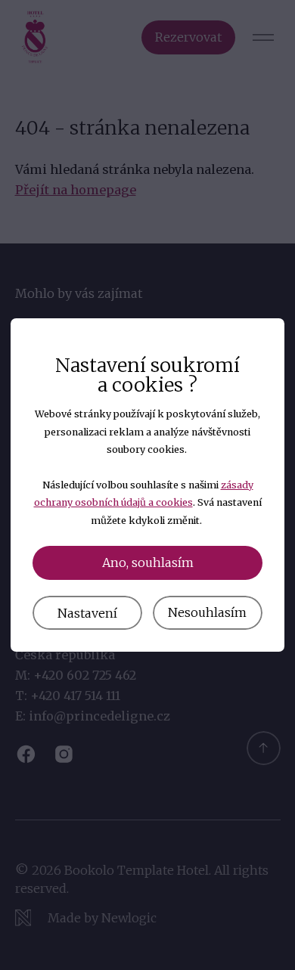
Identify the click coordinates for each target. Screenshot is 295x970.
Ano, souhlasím (148, 562)
